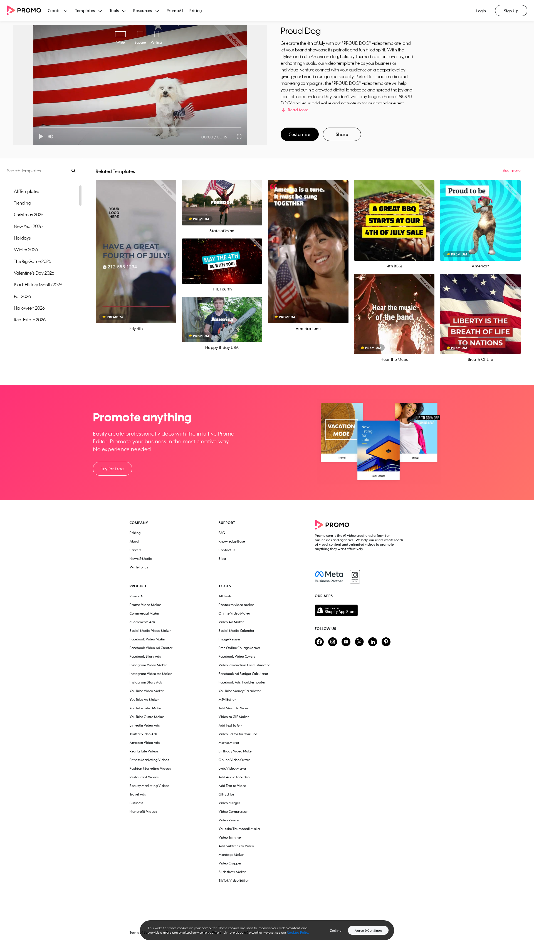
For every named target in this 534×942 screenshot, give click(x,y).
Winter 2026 (26, 249)
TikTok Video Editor (234, 880)
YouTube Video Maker (147, 691)
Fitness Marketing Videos (149, 760)
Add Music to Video (234, 708)
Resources (142, 10)
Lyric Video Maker (232, 768)
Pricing (195, 10)
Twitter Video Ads (143, 734)
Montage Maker (231, 854)
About (135, 541)
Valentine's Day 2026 (34, 273)
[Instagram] (355, 576)
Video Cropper (230, 863)
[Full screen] (239, 136)
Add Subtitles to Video (236, 846)
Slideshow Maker (232, 872)
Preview (136, 245)
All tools (225, 596)
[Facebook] (329, 576)
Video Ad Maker (231, 622)
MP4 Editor (227, 699)
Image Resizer (230, 639)
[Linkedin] (372, 642)
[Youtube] (346, 642)
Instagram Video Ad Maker (151, 674)
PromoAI (175, 10)
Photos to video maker (236, 605)
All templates (26, 191)
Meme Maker (229, 742)
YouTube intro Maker (146, 708)
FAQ (222, 533)
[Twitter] (359, 642)
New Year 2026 (28, 226)
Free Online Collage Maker (239, 648)
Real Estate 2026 (30, 319)
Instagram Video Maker (148, 665)
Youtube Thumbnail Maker (240, 829)
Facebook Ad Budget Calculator (243, 674)
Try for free (112, 468)
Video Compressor (233, 811)
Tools (114, 10)
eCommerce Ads (142, 622)
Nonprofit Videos (143, 811)
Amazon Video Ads (145, 742)
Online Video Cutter (234, 760)
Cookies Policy (298, 932)
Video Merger (229, 803)
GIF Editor (226, 794)
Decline (336, 930)
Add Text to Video (232, 786)
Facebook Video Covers (237, 656)
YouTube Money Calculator (240, 691)
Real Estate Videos (144, 751)
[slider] (39, 128)
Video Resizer (229, 820)
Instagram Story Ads (146, 682)
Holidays (22, 238)
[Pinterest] (386, 642)
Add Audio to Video (234, 777)
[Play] (40, 136)
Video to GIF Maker (234, 717)
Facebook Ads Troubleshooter (242, 682)
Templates (85, 10)
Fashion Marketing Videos (150, 768)
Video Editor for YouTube (238, 734)
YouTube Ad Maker (144, 699)
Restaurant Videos (144, 777)
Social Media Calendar (236, 630)
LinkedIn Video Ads (145, 725)
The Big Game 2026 (32, 261)
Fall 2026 (22, 296)
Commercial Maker (144, 613)
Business (136, 803)
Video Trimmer (230, 837)
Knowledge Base (232, 541)
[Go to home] (27, 11)
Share (342, 134)
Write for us (139, 567)
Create (54, 10)
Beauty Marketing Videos (149, 786)
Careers (136, 550)
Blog (222, 558)
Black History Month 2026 (38, 284)
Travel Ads (138, 794)
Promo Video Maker (145, 605)
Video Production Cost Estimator (244, 665)
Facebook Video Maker (147, 639)
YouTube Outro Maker (147, 717)
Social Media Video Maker (150, 630)
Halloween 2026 (29, 308)
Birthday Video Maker (236, 751)
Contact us (227, 550)
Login (481, 10)
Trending (22, 203)
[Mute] (51, 136)
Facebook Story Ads (145, 656)
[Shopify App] (359, 610)
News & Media (141, 558)
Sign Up (511, 10)
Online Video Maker (234, 613)
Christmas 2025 (28, 214)
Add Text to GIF (231, 725)
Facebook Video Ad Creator (151, 648)
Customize (299, 134)
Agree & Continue (368, 930)
